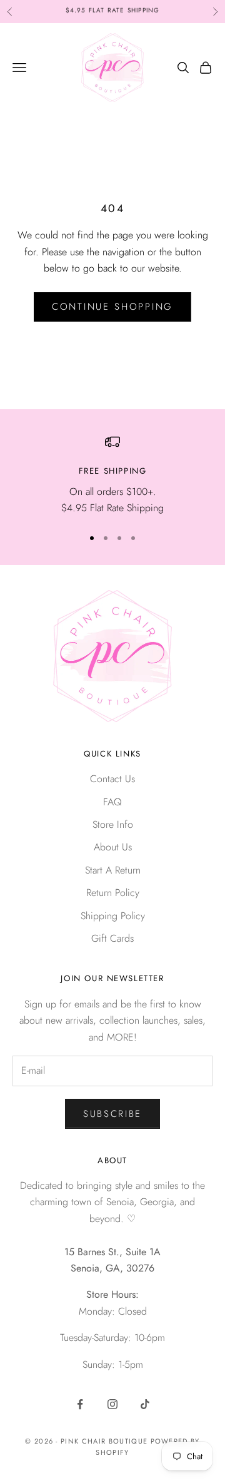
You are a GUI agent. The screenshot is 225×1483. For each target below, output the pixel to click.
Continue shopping (112, 306)
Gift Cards (112, 938)
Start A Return (113, 870)
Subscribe (112, 1114)
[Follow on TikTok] (145, 1404)
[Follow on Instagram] (112, 1404)
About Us (113, 847)
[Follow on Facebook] (80, 1404)
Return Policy (112, 892)
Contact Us (112, 779)
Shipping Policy (113, 916)
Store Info (112, 824)
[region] (112, 475)
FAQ (112, 802)
